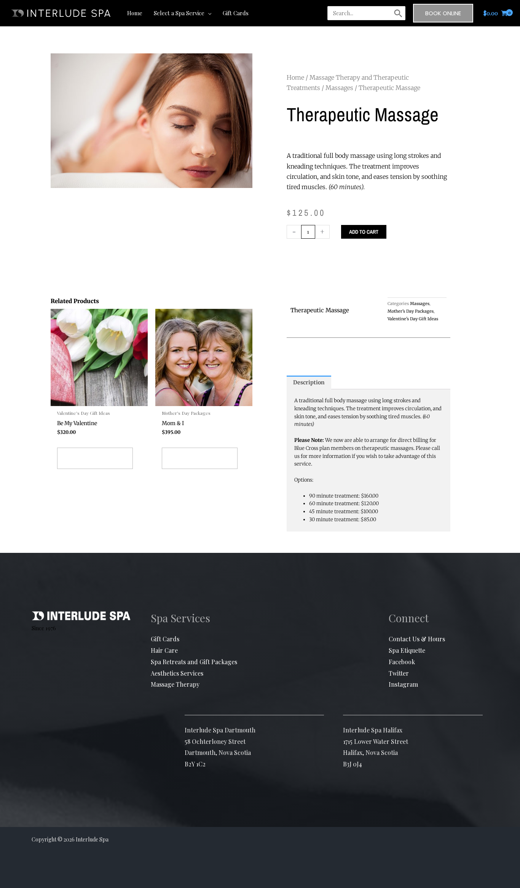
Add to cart (363, 231)
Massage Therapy (175, 684)
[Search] (398, 13)
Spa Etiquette (407, 650)
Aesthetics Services (177, 673)
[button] (207, 13)
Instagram (403, 684)
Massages (339, 88)
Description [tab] (309, 382)
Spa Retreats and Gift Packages (194, 662)
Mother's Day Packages (411, 311)
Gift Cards (165, 639)
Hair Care (164, 650)
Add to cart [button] (95, 458)
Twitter (399, 673)
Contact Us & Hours (417, 639)
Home (295, 77)
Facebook (402, 662)
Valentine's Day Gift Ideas (413, 318)
